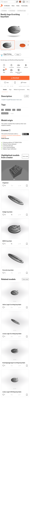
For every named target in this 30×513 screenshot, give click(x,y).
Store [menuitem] (13, 5)
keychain (8, 110)
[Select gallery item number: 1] (14, 179)
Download (16, 78)
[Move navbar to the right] (28, 5)
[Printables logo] (1, 5)
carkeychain (5, 113)
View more (25, 156)
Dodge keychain (7, 212)
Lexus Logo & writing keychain (11, 333)
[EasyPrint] (17, 1)
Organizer (5, 182)
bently (18, 110)
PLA (4, 72)
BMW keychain (7, 241)
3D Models (4, 10)
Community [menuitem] (24, 5)
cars (14, 110)
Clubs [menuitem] (17, 5)
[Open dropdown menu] (28, 14)
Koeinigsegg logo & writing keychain (13, 362)
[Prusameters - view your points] (20, 2)
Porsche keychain (8, 270)
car (2, 110)
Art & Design (12, 10)
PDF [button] (27, 96)
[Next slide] (28, 44)
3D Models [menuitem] (7, 5)
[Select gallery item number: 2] (15, 179)
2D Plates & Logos (22, 10)
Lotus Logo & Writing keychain (11, 392)
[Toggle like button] (3, 185)
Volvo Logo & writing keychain (11, 304)
